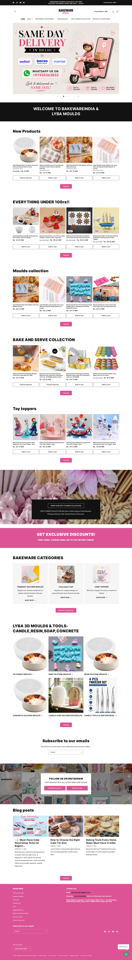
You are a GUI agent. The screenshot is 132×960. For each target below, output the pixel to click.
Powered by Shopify (31, 955)
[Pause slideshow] (79, 96)
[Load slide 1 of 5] (57, 96)
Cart (14, 906)
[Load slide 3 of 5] (63, 96)
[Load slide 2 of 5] (60, 96)
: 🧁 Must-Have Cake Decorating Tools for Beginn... (27, 843)
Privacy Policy (18, 917)
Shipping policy (74, 955)
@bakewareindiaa (54, 788)
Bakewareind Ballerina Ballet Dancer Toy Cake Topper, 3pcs (52, 443)
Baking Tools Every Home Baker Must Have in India (101, 841)
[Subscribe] (81, 752)
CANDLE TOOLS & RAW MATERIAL (99, 716)
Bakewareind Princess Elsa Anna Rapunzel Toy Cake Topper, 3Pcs (24, 443)
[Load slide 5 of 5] (69, 96)
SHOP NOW (29, 600)
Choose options (26, 178)
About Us (16, 900)
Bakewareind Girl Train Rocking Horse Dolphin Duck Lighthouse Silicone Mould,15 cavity (79, 306)
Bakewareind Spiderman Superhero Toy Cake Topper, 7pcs (78, 443)
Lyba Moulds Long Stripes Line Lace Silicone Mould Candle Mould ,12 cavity (105, 166)
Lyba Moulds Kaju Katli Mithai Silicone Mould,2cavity (79, 166)
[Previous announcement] (45, 2)
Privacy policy (53, 955)
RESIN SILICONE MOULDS (95, 674)
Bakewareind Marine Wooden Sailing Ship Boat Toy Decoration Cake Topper (105, 237)
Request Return (18, 896)
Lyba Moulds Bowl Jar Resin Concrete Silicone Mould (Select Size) (25, 166)
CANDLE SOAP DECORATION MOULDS (65, 716)
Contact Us (16, 903)
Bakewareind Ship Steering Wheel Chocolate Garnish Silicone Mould (77, 236)
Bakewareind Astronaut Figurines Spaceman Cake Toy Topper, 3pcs (104, 443)
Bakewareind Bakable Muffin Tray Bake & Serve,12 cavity (104, 374)
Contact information (86, 955)
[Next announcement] (86, 2)
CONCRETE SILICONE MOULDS (26, 716)
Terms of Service (18, 920)
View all (66, 186)
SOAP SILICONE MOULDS (60, 674)
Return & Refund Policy (21, 913)
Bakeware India (21, 955)
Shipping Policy (18, 910)
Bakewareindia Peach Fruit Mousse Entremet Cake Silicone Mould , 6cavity (51, 166)
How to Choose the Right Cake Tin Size (65, 841)
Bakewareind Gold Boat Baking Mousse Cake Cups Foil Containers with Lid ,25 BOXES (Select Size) (51, 375)
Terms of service (63, 955)
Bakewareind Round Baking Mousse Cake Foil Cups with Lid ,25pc (25, 374)
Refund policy (43, 955)
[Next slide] (74, 96)
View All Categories (66, 610)
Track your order (18, 893)
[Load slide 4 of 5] (66, 96)
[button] (15, 11)
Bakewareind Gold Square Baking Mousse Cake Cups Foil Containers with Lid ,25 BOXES (78, 375)
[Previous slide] (53, 96)
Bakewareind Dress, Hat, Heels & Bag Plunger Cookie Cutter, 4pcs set (52, 236)
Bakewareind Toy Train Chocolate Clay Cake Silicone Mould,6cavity (104, 305)
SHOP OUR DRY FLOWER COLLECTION (66, 505)
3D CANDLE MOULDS (22, 674)
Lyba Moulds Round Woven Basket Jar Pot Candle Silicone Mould (25, 236)
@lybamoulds (77, 788)
